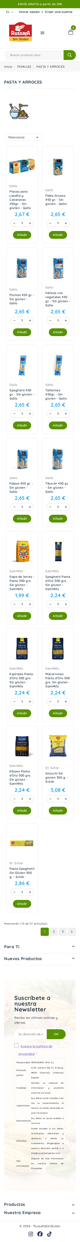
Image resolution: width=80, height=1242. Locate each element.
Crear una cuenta (58, 12)
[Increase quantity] (30, 223)
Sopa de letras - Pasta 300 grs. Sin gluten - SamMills (21, 583)
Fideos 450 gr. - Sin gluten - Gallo (21, 487)
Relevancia (24, 137)
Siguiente (72, 932)
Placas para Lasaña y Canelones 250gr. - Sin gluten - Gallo (20, 200)
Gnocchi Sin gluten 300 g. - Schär (56, 777)
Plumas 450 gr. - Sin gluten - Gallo (21, 299)
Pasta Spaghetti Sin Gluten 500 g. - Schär (21, 873)
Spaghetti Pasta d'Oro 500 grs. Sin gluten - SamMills (57, 583)
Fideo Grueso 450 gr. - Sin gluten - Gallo (56, 200)
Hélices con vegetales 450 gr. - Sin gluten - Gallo (57, 299)
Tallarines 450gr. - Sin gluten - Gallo (56, 394)
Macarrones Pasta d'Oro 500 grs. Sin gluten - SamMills (57, 680)
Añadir (22, 235)
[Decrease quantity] (14, 223)
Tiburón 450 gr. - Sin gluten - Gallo (57, 487)
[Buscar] (70, 55)
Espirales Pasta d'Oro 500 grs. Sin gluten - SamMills (21, 680)
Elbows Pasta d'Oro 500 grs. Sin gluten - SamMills (20, 777)
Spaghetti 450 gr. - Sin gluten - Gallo (21, 394)
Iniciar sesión (29, 12)
